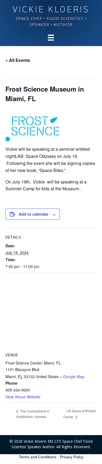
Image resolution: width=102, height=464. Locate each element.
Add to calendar (33, 214)
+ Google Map (72, 376)
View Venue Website (23, 396)
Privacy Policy (72, 457)
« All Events (17, 60)
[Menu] (51, 37)
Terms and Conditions (37, 457)
